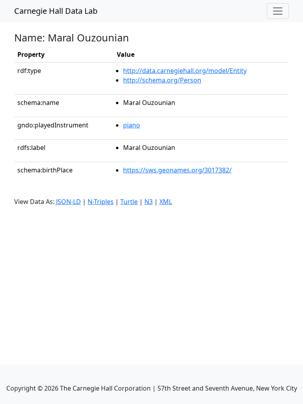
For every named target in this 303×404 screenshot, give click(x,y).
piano (131, 125)
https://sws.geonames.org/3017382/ (177, 170)
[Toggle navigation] (278, 11)
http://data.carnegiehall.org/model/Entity (185, 70)
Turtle (129, 201)
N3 (148, 201)
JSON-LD (68, 201)
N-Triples (101, 201)
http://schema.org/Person (162, 80)
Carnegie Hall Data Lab (55, 11)
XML (165, 201)
